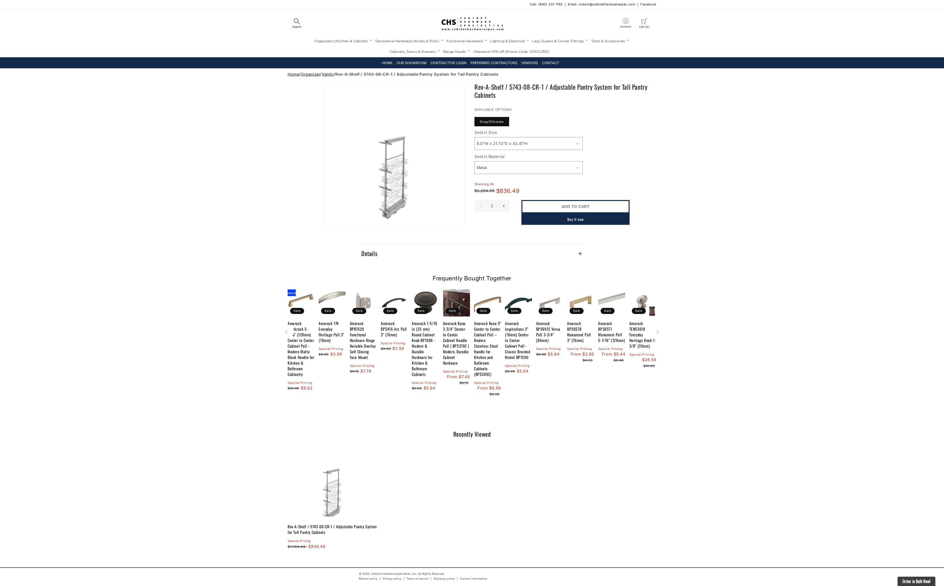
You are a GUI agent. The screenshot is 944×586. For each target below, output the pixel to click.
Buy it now (575, 219)
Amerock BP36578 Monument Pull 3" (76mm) (579, 332)
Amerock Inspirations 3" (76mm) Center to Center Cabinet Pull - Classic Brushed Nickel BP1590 (517, 340)
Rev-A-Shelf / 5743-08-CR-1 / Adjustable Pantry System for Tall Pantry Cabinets (332, 529)
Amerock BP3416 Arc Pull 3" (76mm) (394, 329)
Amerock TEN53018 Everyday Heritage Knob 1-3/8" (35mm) (642, 335)
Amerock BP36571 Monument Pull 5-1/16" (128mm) (611, 332)
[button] (296, 23)
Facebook (648, 4)
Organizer (310, 74)
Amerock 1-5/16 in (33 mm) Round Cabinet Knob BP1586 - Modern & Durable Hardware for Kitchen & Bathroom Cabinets (424, 349)
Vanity (328, 74)
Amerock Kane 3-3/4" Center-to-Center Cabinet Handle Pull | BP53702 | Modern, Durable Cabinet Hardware (456, 343)
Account (625, 24)
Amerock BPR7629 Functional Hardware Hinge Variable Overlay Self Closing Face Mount (363, 340)
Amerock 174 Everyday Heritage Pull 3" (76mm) (331, 332)
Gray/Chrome (492, 122)
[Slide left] (286, 331)
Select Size (485, 132)
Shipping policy (444, 578)
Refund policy (368, 578)
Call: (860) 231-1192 (546, 4)
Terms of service (417, 578)
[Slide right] (657, 331)
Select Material (489, 157)
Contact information (473, 578)
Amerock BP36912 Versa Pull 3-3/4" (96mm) (548, 332)
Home (293, 74)
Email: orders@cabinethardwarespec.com (601, 4)
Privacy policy (392, 578)
